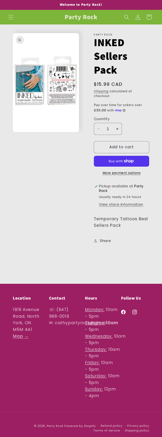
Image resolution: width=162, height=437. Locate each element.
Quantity (102, 119)
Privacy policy (138, 426)
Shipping (101, 91)
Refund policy (111, 426)
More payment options (122, 173)
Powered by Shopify (80, 426)
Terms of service (106, 430)
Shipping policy (137, 430)
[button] (10, 17)
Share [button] (105, 240)
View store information (121, 204)
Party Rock (55, 426)
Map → (21, 336)
